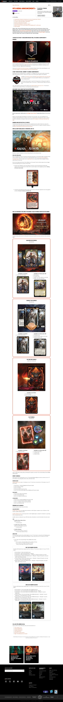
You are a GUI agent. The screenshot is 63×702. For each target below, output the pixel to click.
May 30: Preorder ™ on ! (27, 25)
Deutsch (39, 15)
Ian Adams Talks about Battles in (22, 21)
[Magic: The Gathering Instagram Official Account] (22, 681)
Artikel (37, 1)
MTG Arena (16, 1)
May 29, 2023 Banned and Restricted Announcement (23, 126)
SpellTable (51, 679)
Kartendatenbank (54, 1)
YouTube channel (19, 632)
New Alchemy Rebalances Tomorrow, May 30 (22, 24)
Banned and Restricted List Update (20, 22)
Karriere (40, 673)
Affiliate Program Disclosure (42, 677)
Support (40, 674)
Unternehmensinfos (42, 670)
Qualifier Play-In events (17, 510)
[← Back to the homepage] (4, 1)
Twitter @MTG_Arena (18, 627)
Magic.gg (50, 672)
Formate (30, 671)
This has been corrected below (25, 30)
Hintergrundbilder (32, 674)
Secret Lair (51, 678)
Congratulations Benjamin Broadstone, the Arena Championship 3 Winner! (27, 19)
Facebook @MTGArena (18, 628)
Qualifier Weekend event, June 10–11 (37, 85)
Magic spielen (21, 1)
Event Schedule (17, 26)
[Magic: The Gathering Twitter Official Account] (10, 681)
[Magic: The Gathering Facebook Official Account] (6, 681)
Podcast (30, 673)
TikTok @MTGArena (17, 631)
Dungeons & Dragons (33, 684)
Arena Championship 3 (28, 63)
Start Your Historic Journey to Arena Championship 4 (23, 20)
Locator (48, 1)
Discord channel (20, 633)
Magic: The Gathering (53, 670)
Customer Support (42, 32)
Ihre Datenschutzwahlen (46, 697)
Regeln (30, 672)
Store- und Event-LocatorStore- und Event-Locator (53, 674)
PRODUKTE (10, 1)
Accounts (59, 1)
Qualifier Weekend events (17, 513)
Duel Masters (31, 686)
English (43, 15)
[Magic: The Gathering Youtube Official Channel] (18, 681)
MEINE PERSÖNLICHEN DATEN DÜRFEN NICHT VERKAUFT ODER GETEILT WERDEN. (40, 697)
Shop (33, 1)
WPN (40, 675)
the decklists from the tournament (22, 68)
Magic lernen (28, 1)
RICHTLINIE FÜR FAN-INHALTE (34, 697)
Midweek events (16, 482)
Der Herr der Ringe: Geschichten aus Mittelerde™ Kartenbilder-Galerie (16, 658)
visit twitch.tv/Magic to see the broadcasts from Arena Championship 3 (25, 69)
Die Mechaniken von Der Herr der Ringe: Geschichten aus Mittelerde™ (31, 658)
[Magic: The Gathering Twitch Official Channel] (14, 681)
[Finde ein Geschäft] (23, 671)
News (13, 5)
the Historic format (29, 76)
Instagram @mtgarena (18, 630)
